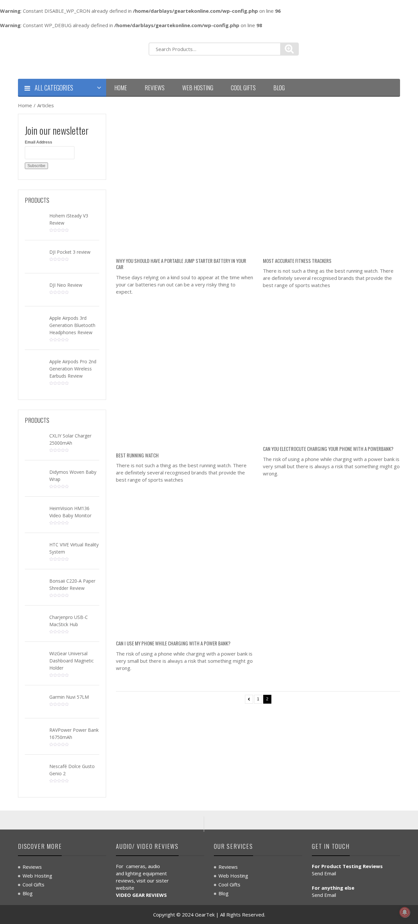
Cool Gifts (243, 87)
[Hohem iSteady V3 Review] (34, 219)
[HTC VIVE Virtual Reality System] (34, 548)
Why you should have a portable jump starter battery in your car (181, 264)
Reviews (155, 87)
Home (120, 87)
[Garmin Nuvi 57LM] (34, 701)
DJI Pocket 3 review (69, 252)
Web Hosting (197, 87)
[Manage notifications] (404, 912)
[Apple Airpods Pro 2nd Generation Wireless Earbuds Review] (34, 365)
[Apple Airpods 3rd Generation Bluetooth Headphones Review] (34, 322)
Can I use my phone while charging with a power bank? (173, 643)
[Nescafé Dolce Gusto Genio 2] (34, 770)
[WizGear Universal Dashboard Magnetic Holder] (34, 657)
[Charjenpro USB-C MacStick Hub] (34, 621)
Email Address (38, 142)
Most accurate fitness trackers (297, 260)
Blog (279, 87)
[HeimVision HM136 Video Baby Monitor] (34, 512)
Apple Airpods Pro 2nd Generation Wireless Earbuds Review (72, 368)
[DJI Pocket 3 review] (34, 256)
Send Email (324, 873)
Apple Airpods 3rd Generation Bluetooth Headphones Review (72, 325)
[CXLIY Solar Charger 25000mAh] (34, 439)
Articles (45, 105)
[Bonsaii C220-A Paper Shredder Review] (34, 585)
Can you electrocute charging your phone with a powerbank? (328, 448)
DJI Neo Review (65, 285)
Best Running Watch (137, 455)
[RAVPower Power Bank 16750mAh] (34, 734)
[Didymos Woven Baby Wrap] (34, 476)
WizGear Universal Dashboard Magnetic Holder (71, 660)
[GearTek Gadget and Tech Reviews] (78, 53)
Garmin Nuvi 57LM (69, 697)
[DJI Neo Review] (34, 289)
